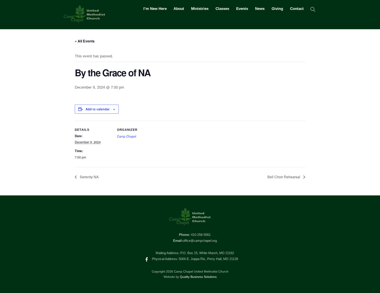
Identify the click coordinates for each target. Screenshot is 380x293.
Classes (222, 9)
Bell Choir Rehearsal (284, 176)
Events (242, 9)
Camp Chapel (126, 136)
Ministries (199, 9)
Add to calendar (98, 109)
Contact (297, 9)
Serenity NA (89, 176)
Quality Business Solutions (198, 276)
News (260, 9)
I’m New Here (155, 9)
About (179, 9)
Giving (277, 9)
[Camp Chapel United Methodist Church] (84, 20)
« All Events (85, 41)
